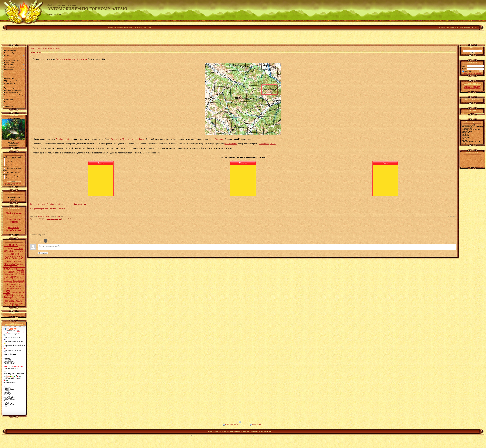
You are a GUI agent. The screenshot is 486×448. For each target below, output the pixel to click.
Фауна (17, 142)
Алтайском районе (64, 59)
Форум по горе (80, 204)
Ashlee (22, 297)
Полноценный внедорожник (15, 176)
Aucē (19, 270)
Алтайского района (64, 139)
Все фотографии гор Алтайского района (47, 209)
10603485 (11, 245)
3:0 (6, 295)
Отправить (43, 253)
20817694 (12, 272)
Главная (110, 27)
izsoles (7, 299)
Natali (58, 216)
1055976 (13, 253)
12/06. (21, 251)
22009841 (17, 301)
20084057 (18, 288)
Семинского (116, 139)
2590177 (6, 267)
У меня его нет (10, 159)
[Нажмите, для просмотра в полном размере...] (243, 134)
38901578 (20, 292)
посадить (58, 219)
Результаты (6, 183)
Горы (44, 48)
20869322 (14, 258)
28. (22, 270)
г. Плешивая (218, 139)
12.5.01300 (15, 251)
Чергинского (127, 139)
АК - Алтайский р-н (53, 48)
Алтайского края (79, 59)
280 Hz (6, 272)
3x (7, 277)
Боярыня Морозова (16, 299)
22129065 (19, 283)
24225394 (17, 284)
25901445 (10, 269)
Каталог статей (118, 27)
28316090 (8, 274)
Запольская (21, 267)
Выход (145, 27)
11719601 (11, 261)
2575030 (18, 261)
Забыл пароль (467, 73)
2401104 (16, 281)
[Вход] (45, 241)
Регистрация (137, 27)
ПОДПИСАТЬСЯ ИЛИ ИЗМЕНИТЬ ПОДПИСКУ (472, 87)
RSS (476, 27)
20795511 (7, 251)
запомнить (467, 71)
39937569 (13, 267)
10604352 (20, 272)
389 (13, 286)
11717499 (18, 274)
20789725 (18, 248)
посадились (50, 219)
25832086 (8, 286)
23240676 (14, 292)
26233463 (10, 284)
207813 (21, 246)
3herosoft (10, 264)
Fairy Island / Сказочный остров (13, 296)
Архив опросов (16, 183)
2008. (9, 295)
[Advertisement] (243, 38)
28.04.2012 (9, 301)
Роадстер (9, 161)
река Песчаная (230, 144)
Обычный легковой (12, 163)
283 (6, 291)
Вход (149, 27)
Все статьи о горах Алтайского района (47, 204)
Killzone (20, 265)
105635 (9, 248)
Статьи (39, 48)
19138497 (12, 277)
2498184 (16, 305)
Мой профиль (128, 27)
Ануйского (140, 139)
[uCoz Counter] (244, 424)
